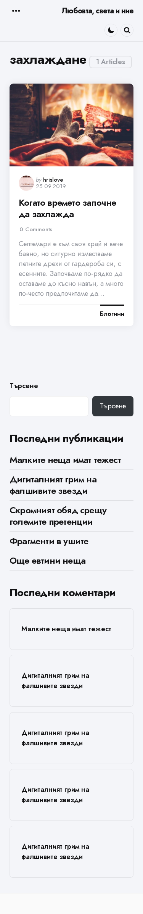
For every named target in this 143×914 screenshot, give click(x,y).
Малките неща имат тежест (65, 459)
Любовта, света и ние (97, 10)
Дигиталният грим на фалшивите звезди (53, 484)
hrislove (53, 180)
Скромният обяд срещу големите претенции (58, 515)
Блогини (112, 314)
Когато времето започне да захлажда (67, 208)
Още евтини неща (47, 560)
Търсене (24, 386)
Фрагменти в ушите (49, 541)
